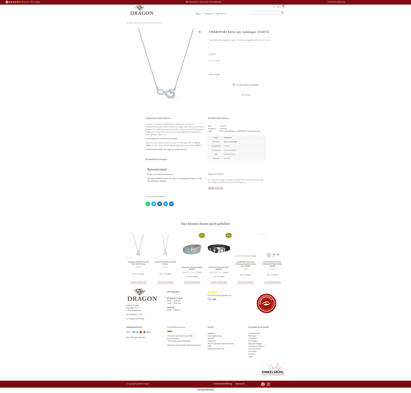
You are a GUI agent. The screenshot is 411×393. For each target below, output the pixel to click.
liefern (198, 145)
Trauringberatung (215, 336)
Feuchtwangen (254, 333)
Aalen (250, 356)
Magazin (211, 333)
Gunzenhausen (254, 349)
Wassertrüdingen (255, 343)
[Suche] (283, 12)
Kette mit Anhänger (227, 131)
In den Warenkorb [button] (139, 283)
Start (127, 23)
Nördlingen (253, 341)
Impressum (240, 383)
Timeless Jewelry (253, 131)
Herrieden (252, 351)
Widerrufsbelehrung (216, 349)
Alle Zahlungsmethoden (136, 337)
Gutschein (212, 341)
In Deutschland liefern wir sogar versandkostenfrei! (166, 149)
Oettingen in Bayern (256, 346)
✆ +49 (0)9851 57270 (134, 314)
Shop (131, 23)
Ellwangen (252, 336)
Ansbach (251, 354)
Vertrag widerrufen (205, 389)
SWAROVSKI (241, 131)
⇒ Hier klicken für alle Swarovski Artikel (161, 138)
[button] (200, 32)
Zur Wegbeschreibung (135, 318)
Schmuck (136, 23)
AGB (209, 346)
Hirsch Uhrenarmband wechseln (221, 343)
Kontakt (211, 338)
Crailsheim (252, 338)
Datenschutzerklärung (223, 383)
